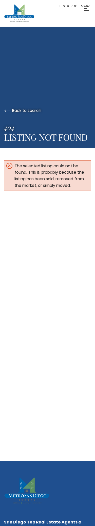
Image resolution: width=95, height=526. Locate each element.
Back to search (26, 110)
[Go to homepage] (24, 13)
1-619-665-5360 (75, 6)
